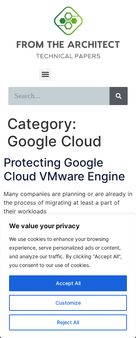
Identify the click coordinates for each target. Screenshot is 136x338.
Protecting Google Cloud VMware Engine (64, 169)
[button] (45, 74)
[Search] (119, 96)
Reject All (68, 322)
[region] (68, 276)
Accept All (68, 283)
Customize (68, 303)
